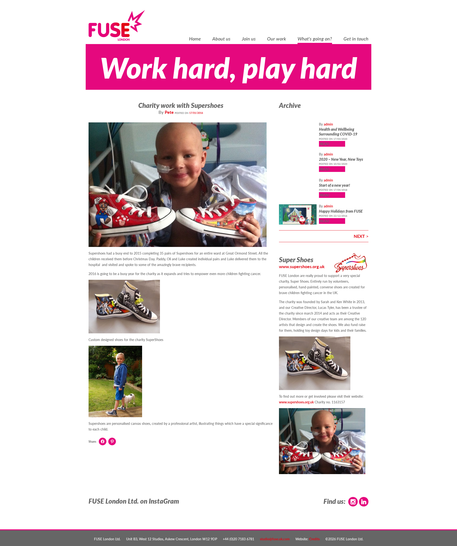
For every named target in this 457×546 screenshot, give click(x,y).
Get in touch (355, 39)
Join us (249, 39)
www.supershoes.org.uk (302, 266)
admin (328, 124)
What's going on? (315, 39)
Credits (314, 538)
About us (221, 39)
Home (195, 39)
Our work (276, 39)
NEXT (359, 236)
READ (324, 143)
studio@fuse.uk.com (275, 538)
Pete (169, 112)
